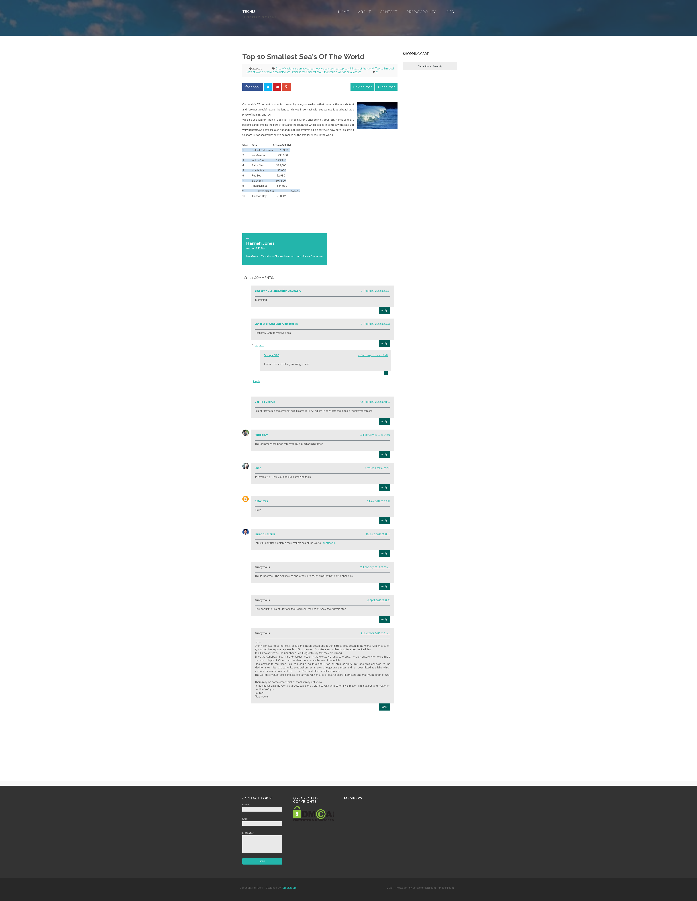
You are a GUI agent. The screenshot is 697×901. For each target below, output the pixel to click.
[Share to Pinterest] (277, 87)
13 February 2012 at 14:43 (375, 290)
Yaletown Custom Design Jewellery (278, 290)
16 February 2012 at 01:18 (375, 401)
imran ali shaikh (265, 534)
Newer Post (362, 87)
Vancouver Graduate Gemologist (276, 323)
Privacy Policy (421, 12)
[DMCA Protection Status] (313, 820)
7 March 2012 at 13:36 (377, 468)
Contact (389, 12)
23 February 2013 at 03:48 (375, 567)
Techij (248, 11)
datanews (261, 501)
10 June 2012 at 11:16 (378, 534)
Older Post (386, 87)
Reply (384, 310)
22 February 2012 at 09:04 (375, 434)
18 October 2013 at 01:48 (375, 633)
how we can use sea (327, 68)
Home (343, 12)
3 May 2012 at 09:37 (378, 501)
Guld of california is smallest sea (294, 68)
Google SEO (271, 355)
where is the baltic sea (277, 72)
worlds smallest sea (349, 72)
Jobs (449, 12)
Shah (258, 468)
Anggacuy (261, 434)
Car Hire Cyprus (265, 401)
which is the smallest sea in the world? (314, 72)
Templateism (289, 887)
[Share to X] (268, 87)
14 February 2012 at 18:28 (373, 355)
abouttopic (329, 542)
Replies (259, 345)
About (364, 12)
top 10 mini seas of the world (357, 68)
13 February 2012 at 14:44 (375, 323)
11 (377, 72)
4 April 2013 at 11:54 (378, 600)
